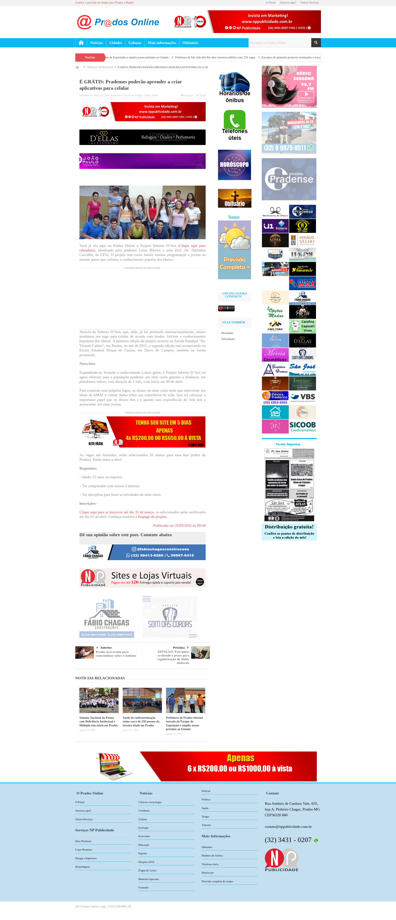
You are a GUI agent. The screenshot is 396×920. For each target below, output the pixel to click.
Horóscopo (208, 872)
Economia (144, 836)
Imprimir (189, 95)
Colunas (134, 43)
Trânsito (206, 825)
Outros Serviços (309, 2)
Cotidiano (144, 810)
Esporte (142, 853)
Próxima (179, 647)
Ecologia (143, 827)
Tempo (205, 816)
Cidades (115, 43)
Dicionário (227, 333)
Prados (155, 95)
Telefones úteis (210, 864)
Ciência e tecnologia (132, 95)
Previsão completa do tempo (217, 881)
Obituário (190, 43)
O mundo (143, 887)
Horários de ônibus (212, 855)
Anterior (106, 647)
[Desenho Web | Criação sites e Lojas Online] (281, 859)
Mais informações (162, 43)
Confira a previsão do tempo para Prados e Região (104, 2)
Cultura (147, 95)
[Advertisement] (142, 300)
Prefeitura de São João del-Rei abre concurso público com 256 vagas (165, 57)
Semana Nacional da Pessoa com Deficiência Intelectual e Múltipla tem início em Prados (98, 721)
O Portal (271, 2)
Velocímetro (228, 338)
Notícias (96, 43)
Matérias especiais (148, 879)
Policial (206, 791)
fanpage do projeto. (152, 517)
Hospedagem (82, 866)
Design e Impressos (86, 858)
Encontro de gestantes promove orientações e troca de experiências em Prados (256, 57)
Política (206, 799)
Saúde (205, 808)
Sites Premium (83, 841)
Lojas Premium (83, 849)
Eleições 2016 (146, 861)
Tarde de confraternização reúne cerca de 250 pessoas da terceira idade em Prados (141, 721)
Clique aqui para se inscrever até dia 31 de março (116, 512)
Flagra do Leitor (147, 870)
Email (203, 95)
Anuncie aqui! (288, 2)
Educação (143, 844)
